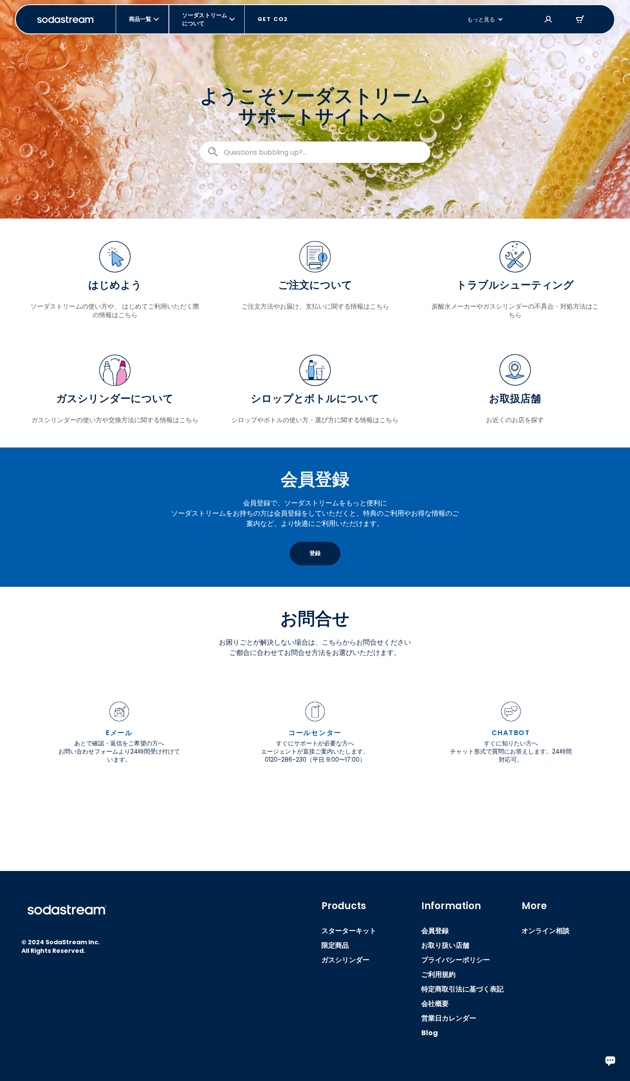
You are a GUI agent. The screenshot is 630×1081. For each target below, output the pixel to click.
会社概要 (435, 1004)
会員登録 (435, 931)
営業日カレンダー (448, 1018)
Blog (429, 1033)
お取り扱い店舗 (445, 945)
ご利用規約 (438, 974)
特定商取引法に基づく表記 (462, 989)
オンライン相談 (546, 931)
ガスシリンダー (345, 960)
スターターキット (348, 931)
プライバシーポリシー (455, 960)
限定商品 (335, 945)
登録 (315, 553)
